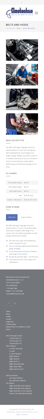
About (8, 314)
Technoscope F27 (15, 341)
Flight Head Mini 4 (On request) (20, 386)
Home (8, 311)
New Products (11, 346)
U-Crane (12, 351)
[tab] (12, 217)
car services (23, 254)
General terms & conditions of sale (18, 327)
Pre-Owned (10, 383)
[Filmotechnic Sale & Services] (20, 13)
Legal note (9, 322)
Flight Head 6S (14, 356)
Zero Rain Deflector (16, 378)
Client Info (11, 217)
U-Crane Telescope (15, 349)
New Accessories (12, 375)
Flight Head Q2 (14, 359)
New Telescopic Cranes (14, 336)
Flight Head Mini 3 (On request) (20, 388)
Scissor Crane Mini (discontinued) (20, 393)
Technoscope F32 (15, 343)
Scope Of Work (26, 217)
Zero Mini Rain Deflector (17, 381)
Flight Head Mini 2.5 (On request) (20, 391)
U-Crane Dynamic (15, 354)
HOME (19, 28)
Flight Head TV (14, 361)
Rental (8, 329)
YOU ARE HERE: (10, 28)
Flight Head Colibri (15, 367)
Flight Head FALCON (16, 369)
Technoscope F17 (15, 338)
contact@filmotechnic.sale (15, 294)
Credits (8, 316)
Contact (8, 319)
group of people (14, 249)
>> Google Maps (11, 288)
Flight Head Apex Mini (16, 364)
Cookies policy (11, 324)
